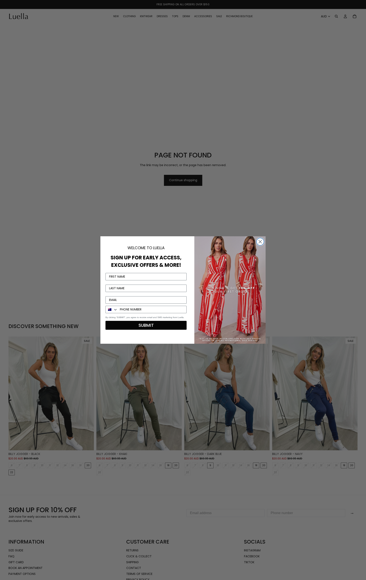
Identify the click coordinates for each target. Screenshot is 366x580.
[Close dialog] (260, 241)
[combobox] (112, 309)
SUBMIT (146, 325)
